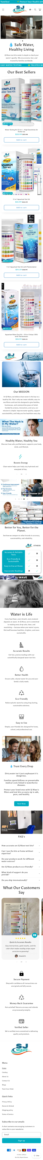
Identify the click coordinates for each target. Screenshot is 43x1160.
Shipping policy (7, 1110)
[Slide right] (26, 474)
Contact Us (6, 1081)
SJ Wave (24, 1154)
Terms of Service (7, 1114)
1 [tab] (20, 41)
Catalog (4, 1072)
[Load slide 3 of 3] (24, 499)
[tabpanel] (21, 27)
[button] (3, 9)
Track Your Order (8, 1089)
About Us (5, 1076)
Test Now (21, 804)
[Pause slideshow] (40, 499)
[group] (21, 822)
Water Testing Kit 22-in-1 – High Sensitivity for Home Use (21, 131)
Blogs (4, 1085)
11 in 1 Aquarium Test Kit (21, 199)
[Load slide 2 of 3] (21, 499)
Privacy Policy (7, 1102)
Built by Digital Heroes (21, 1157)
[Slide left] (17, 474)
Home (4, 1068)
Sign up (21, 1141)
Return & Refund (8, 1106)
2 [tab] (23, 41)
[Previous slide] (15, 499)
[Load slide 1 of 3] (19, 499)
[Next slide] (27, 499)
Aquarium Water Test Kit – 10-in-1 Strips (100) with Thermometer (21, 335)
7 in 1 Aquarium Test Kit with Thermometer (22, 267)
